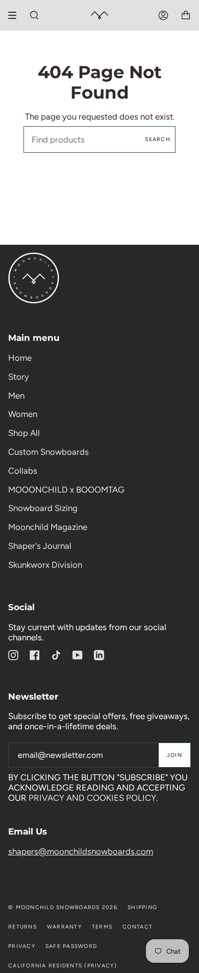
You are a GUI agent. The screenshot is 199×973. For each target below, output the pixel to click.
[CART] (186, 15)
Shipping (142, 907)
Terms (102, 926)
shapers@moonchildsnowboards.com (80, 851)
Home (20, 358)
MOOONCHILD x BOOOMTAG (66, 489)
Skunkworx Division (45, 565)
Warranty (64, 926)
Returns (22, 926)
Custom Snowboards (48, 452)
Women (22, 414)
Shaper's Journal (39, 546)
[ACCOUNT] (163, 15)
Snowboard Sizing (43, 508)
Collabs (22, 471)
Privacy (21, 946)
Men (16, 395)
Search (157, 139)
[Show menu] (15, 15)
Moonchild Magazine (47, 527)
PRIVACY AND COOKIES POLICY (92, 798)
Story (18, 377)
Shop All (24, 433)
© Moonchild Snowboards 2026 (62, 907)
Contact (137, 926)
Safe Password (71, 946)
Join (174, 755)
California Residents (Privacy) (62, 965)
